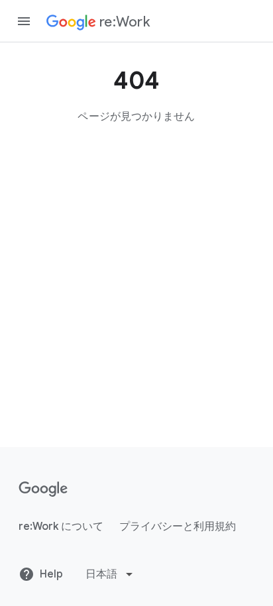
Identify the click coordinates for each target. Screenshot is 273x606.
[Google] (43, 489)
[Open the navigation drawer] (24, 21)
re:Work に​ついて (61, 526)
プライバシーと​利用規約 (177, 526)
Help (51, 574)
